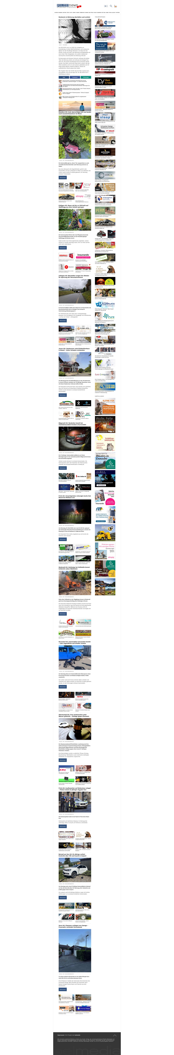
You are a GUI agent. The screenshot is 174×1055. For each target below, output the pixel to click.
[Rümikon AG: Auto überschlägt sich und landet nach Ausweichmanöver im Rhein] (75, 137)
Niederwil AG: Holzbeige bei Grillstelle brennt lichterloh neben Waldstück (74, 568)
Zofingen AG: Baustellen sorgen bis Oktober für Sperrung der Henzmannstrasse (74, 276)
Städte (68, 12)
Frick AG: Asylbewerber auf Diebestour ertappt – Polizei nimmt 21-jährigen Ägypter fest (75, 789)
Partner (117, 12)
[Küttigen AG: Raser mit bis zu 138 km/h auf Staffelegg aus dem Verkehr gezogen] (75, 220)
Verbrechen (82, 12)
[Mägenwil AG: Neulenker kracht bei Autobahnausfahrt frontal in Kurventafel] (75, 439)
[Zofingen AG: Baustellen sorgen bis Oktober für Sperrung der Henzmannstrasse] (75, 291)
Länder (74, 12)
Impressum (61, 1035)
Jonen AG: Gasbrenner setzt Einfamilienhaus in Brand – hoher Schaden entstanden (74, 349)
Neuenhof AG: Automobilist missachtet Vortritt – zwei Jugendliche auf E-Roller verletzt (74, 642)
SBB (89, 12)
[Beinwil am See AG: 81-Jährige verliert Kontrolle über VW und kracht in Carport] (75, 870)
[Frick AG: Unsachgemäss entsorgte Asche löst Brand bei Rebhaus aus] (75, 511)
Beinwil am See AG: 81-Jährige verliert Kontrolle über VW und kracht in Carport (72, 855)
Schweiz (56, 12)
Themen (77, 12)
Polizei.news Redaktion (69, 160)
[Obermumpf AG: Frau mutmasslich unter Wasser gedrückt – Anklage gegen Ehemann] (75, 729)
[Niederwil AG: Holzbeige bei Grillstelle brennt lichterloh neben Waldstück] (75, 583)
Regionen (60, 12)
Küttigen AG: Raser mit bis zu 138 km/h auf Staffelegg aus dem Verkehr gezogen (73, 206)
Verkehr (86, 12)
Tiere (110, 12)
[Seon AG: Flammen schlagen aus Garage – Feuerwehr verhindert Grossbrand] (75, 950)
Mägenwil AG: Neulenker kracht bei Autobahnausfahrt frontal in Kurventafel (72, 423)
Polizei (95, 12)
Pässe (92, 12)
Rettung (103, 12)
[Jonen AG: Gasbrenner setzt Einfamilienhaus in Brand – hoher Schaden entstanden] (75, 364)
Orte (71, 12)
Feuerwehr (99, 12)
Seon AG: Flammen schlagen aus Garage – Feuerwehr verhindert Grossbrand (73, 926)
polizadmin (65, 44)
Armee (107, 12)
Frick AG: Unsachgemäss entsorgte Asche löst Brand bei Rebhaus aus (75, 496)
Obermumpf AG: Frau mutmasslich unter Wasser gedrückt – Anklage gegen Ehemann (74, 715)
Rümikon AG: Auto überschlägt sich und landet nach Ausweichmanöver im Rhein (75, 112)
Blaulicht (113, 12)
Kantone (64, 12)
